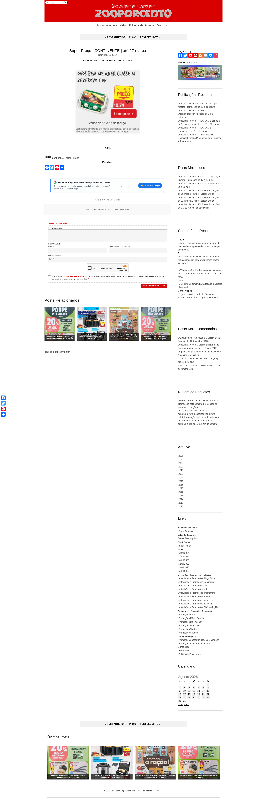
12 (194, 691)
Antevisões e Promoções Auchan (194, 596)
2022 (180, 470)
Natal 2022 (183, 564)
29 (208, 697)
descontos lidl (201, 414)
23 (179, 697)
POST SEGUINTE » (150, 37)
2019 (180, 481)
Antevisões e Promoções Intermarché (196, 593)
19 (194, 694)
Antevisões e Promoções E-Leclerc (195, 604)
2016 (180, 492)
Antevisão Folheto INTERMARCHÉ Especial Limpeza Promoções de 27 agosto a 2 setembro (199, 138)
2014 (180, 499)
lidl (183, 417)
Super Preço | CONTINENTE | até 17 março (107, 50)
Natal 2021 (183, 567)
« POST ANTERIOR (115, 37)
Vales (123, 25)
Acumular (112, 25)
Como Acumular (186, 531)
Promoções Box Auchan (190, 622)
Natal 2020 (183, 571)
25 (189, 697)
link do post (51, 352)
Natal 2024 (183, 553)
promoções (183, 400)
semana (193, 410)
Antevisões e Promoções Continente (196, 582)
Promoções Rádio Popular (191, 618)
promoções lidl (193, 417)
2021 (180, 474)
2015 (180, 495)
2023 (180, 467)
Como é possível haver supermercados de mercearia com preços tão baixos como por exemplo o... (199, 246)
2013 (180, 503)
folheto (190, 414)
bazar (203, 417)
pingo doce (192, 424)
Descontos (163, 25)
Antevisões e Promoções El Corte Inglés (198, 607)
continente (58, 158)
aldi (200, 424)
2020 (180, 477)
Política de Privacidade (189, 654)
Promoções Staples (188, 633)
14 (203, 691)
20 (198, 694)
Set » (186, 704)
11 (189, 691)
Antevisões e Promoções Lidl (192, 585)
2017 (180, 488)
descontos (195, 400)
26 (194, 697)
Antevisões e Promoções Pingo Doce (196, 578)
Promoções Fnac (186, 614)
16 (179, 694)
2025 (180, 459)
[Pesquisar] (64, 2)
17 (184, 694)
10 (184, 691)
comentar (64, 352)
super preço (72, 158)
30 (179, 701)
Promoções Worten (187, 629)
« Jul (180, 704)
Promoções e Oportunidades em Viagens (198, 640)
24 (184, 697)
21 (203, 694)
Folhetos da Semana (141, 25)
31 (184, 701)
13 (198, 691)
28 (203, 697)
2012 (180, 506)
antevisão (206, 400)
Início (100, 25)
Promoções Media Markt (190, 625)
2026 (180, 456)
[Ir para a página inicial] (133, 10)
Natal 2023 (183, 560)
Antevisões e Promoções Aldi (192, 589)
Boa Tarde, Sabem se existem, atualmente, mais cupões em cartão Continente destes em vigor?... (199, 260)
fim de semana (210, 424)
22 (208, 694)
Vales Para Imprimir (188, 538)
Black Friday (184, 546)
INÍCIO (132, 37)
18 (189, 694)
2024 (180, 463)
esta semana (196, 404)
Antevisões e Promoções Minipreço (195, 600)
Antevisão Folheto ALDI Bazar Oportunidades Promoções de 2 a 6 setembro (195, 113)
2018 (180, 485)
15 (208, 691)
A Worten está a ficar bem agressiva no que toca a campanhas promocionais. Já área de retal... (200, 273)
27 (198, 697)
